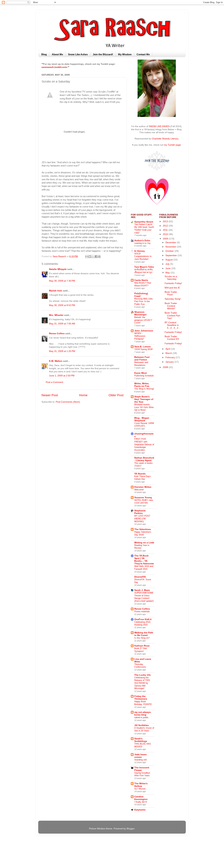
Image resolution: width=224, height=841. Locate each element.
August (169, 259)
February (170, 357)
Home (83, 395)
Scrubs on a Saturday (171, 277)
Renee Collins (57, 333)
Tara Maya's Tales (144, 267)
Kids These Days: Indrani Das (142, 477)
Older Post (116, 395)
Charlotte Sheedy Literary (165, 138)
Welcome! (139, 489)
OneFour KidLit (143, 619)
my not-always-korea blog (142, 713)
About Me (57, 54)
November (171, 247)
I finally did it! (140, 802)
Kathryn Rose (142, 646)
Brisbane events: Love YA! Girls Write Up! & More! (144, 407)
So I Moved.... (141, 789)
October (169, 251)
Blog (44, 54)
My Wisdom (125, 54)
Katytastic (140, 810)
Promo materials (142, 611)
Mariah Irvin (55, 290)
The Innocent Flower (141, 768)
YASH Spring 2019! (143, 349)
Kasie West (140, 373)
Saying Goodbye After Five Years (142, 774)
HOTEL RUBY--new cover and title (143, 501)
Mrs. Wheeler (56, 315)
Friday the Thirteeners (140, 697)
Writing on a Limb (144, 542)
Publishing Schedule (144, 375)
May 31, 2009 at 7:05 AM (62, 323)
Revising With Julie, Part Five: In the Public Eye (143, 301)
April (168, 349)
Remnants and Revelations (141, 363)
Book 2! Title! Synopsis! (140, 649)
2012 (166, 226)
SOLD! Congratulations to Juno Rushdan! (143, 256)
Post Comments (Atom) (68, 402)
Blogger (130, 828)
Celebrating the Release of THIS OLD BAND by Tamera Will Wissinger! (142, 683)
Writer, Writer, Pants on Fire (141, 384)
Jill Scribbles (141, 725)
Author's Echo (142, 240)
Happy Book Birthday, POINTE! (143, 703)
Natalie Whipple (58, 269)
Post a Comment (54, 382)
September (171, 255)
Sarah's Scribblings (140, 739)
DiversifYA (140, 577)
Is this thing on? (142, 638)
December (171, 242)
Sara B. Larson (142, 346)
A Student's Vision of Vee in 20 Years (144, 729)
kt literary (139, 251)
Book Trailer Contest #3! (172, 337)
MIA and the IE (172, 288)
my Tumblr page (172, 145)
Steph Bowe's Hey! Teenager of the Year (143, 399)
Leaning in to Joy (142, 243)
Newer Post (49, 395)
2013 (166, 221)
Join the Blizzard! (103, 54)
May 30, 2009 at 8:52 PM (62, 305)
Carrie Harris (141, 280)
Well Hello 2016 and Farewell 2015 (143, 567)
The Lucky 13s (142, 675)
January (169, 362)
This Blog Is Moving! (144, 389)
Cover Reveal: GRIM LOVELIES (144, 424)
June (168, 268)
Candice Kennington (141, 797)
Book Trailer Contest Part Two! (172, 315)
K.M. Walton (55, 361)
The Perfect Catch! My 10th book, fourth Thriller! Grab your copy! (144, 228)
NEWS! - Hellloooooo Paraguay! (139, 336)
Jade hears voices (140, 755)
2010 (166, 234)
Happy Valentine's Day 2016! (142, 533)
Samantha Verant (143, 222)
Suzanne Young (143, 497)
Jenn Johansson (143, 330)
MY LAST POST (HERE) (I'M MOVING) (142, 519)
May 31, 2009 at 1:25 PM (62, 351)
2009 (166, 238)
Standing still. (140, 760)
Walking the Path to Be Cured (143, 633)
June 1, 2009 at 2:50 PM (61, 375)
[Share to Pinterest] (99, 256)
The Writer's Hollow (141, 784)
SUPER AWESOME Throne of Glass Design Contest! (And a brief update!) (144, 597)
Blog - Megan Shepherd (141, 419)
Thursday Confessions (140, 665)
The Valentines (142, 529)
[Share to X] (93, 256)
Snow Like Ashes (78, 54)
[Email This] (86, 256)
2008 (166, 367)
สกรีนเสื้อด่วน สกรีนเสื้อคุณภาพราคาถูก (143, 271)
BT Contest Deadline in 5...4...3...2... (172, 325)
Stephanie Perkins (140, 511)
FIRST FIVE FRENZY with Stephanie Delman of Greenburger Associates (144, 444)
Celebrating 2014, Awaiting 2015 (142, 623)
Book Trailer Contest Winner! (171, 306)
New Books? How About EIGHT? (142, 284)
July (167, 264)
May (168, 272)
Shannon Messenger (140, 313)
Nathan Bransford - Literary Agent (144, 459)
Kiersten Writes (142, 487)
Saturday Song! (173, 299)
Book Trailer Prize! (171, 293)
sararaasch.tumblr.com (54, 67)
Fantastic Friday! (173, 283)
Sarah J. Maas (142, 590)
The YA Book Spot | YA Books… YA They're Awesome (144, 559)
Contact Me (143, 54)
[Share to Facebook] (96, 256)
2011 (165, 230)
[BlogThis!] (90, 256)
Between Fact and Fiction (142, 358)
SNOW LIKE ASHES (159, 126)
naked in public (141, 717)
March (169, 353)
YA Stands (140, 473)
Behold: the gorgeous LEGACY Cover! (143, 320)
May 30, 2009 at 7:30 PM (62, 281)
